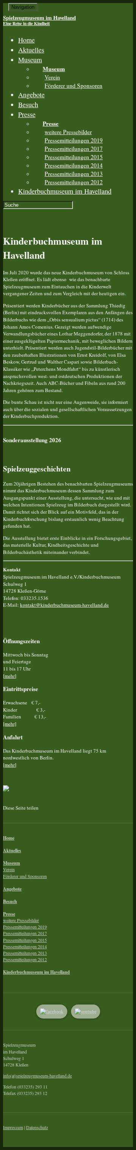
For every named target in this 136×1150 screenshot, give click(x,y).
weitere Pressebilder (68, 132)
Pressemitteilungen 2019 (74, 140)
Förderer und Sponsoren (73, 85)
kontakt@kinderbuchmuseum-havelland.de (64, 604)
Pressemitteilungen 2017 (74, 148)
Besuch (28, 104)
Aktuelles (31, 49)
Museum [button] (30, 59)
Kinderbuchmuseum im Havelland (64, 191)
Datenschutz (37, 1127)
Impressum (13, 1127)
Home (26, 39)
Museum (11, 863)
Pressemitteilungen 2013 (74, 173)
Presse (9, 914)
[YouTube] (85, 1011)
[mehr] (9, 675)
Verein (52, 77)
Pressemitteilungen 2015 (74, 157)
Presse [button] (27, 114)
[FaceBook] (51, 1011)
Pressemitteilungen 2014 (74, 165)
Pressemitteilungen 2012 (74, 182)
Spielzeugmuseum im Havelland (39, 20)
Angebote (31, 94)
